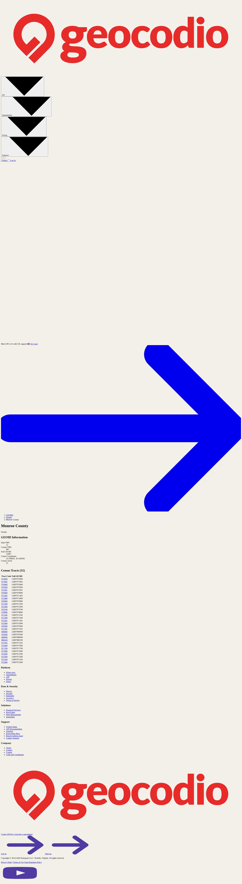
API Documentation (14, 729)
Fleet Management (13, 715)
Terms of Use (18, 862)
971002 (4, 582)
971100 (4, 615)
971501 (4, 629)
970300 (4, 626)
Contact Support (12, 738)
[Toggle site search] (2, 158)
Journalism (10, 717)
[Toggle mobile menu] (5, 158)
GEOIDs (9, 515)
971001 (4, 590)
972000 (4, 579)
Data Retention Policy (33, 862)
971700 (4, 648)
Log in (4, 854)
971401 (4, 621)
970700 (4, 609)
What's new (10, 672)
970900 (4, 601)
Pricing (5, 135)
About (8, 748)
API (3, 95)
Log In (13, 160)
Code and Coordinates (15, 755)
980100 (4, 640)
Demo (8, 682)
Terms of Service (13, 700)
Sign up (48, 854)
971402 (4, 596)
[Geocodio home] (121, 75)
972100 (4, 659)
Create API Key (7, 834)
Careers (9, 752)
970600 (4, 593)
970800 (4, 612)
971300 (4, 618)
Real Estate (10, 712)
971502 (4, 643)
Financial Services (13, 710)
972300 (4, 657)
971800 (4, 598)
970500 (4, 587)
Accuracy (10, 698)
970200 (4, 634)
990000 (4, 632)
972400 (4, 662)
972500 (4, 607)
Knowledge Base (13, 734)
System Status (11, 727)
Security (9, 694)
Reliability (10, 696)
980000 (4, 637)
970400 (4, 584)
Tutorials (9, 731)
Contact (4, 160)
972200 (4, 654)
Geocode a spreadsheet (23, 834)
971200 (4, 604)
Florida (9, 517)
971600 (4, 646)
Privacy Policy (7, 862)
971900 (4, 651)
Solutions (5, 155)
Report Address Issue (14, 736)
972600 (4, 623)
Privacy (9, 691)
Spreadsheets (7, 115)
